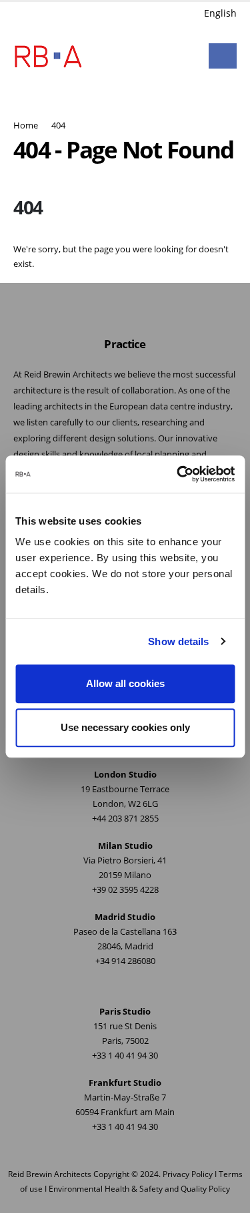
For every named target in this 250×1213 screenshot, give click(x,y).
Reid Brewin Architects (49, 1173)
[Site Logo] (48, 56)
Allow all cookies (125, 683)
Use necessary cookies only (125, 727)
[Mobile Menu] (223, 56)
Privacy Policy (188, 1173)
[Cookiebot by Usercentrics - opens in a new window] (178, 474)
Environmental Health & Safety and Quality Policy (139, 1188)
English (220, 13)
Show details (178, 641)
